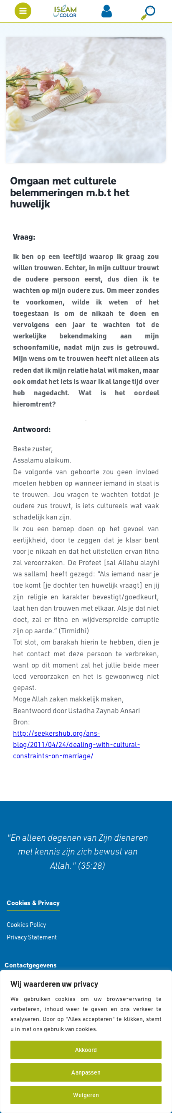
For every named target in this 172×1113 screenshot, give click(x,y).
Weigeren (86, 1094)
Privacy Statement (32, 937)
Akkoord (86, 1049)
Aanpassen (86, 1072)
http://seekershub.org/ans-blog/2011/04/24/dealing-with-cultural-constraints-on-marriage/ (76, 744)
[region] (86, 1041)
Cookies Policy (26, 925)
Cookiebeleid (116, 1028)
